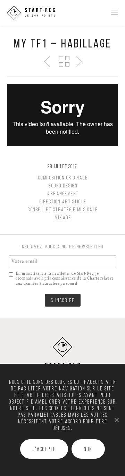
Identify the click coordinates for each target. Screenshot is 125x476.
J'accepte (44, 449)
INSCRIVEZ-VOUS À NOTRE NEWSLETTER (62, 247)
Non (88, 449)
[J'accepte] (116, 419)
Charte (93, 278)
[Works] (64, 61)
